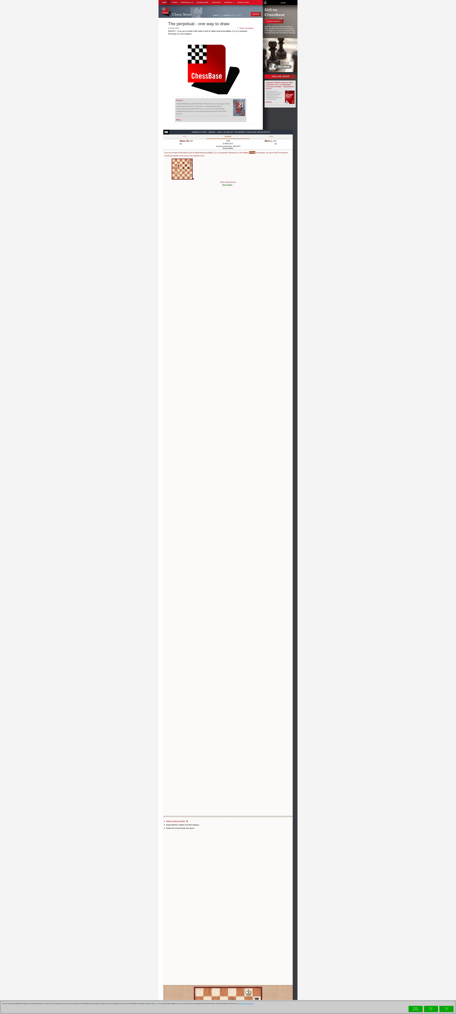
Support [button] (228, 2)
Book (185, 136)
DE (232, 15)
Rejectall (431, 1009)
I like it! (242, 28)
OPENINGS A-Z (187, 2)
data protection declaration (246, 1003)
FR (240, 15)
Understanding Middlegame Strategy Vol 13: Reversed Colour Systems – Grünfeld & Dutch (280, 86)
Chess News (182, 14)
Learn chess (243, 2)
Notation (228, 136)
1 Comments (249, 28)
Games (271, 136)
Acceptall (446, 1009)
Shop (164, 2)
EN (235, 15)
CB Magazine (202, 2)
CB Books (216, 2)
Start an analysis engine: (175, 821)
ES (237, 15)
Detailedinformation (415, 1009)
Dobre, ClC (184, 140)
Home (174, 2)
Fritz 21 (179, 100)
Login (283, 3)
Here (156, 1003)
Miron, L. (268, 140)
